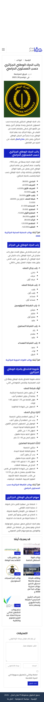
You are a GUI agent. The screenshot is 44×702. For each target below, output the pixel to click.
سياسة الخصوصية (22, 699)
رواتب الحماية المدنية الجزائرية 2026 (22, 234)
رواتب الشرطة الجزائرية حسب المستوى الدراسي (23, 486)
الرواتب (37, 553)
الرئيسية (34, 699)
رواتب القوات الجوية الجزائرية (19, 360)
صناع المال (19, 139)
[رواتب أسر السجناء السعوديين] (12, 569)
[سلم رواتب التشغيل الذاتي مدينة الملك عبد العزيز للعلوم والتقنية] (12, 601)
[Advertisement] (22, 23)
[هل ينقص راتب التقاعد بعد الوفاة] (12, 549)
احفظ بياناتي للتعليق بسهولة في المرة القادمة (23, 676)
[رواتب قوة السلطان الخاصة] (31, 549)
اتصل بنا (10, 699)
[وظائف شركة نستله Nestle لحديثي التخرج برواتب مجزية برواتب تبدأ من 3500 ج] (31, 569)
